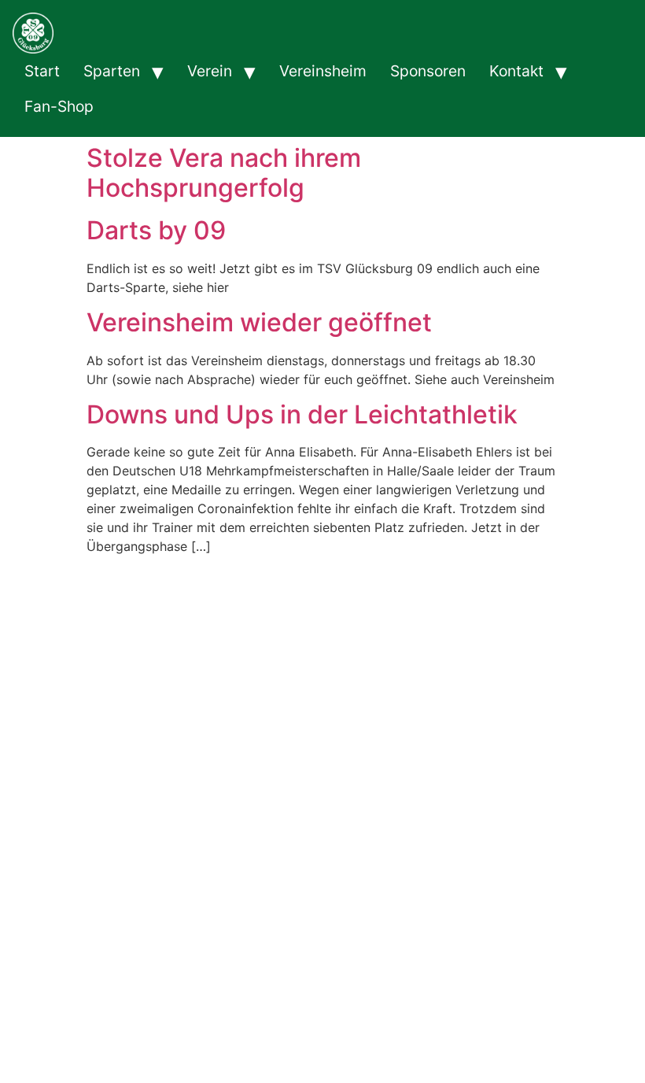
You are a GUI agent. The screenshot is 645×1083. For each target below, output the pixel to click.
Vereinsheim (323, 70)
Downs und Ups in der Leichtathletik (302, 414)
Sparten (111, 70)
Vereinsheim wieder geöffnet (259, 322)
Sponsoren (428, 70)
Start (42, 70)
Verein (209, 70)
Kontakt (516, 70)
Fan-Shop (59, 106)
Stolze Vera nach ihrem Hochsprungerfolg (224, 172)
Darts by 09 (156, 230)
